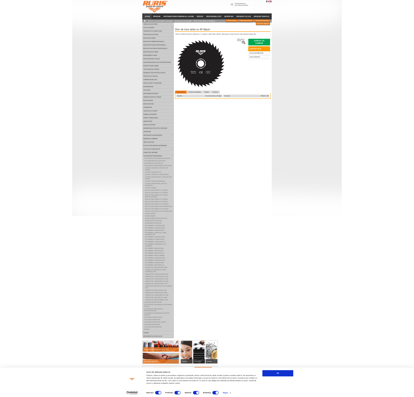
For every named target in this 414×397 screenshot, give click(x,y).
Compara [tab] (215, 92)
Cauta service (254, 57)
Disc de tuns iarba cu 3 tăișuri (156, 192)
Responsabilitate (213, 16)
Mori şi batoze (148, 104)
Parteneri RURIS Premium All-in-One (156, 349)
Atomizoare (147, 107)
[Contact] (186, 353)
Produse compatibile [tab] (195, 92)
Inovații (209, 361)
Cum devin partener (241, 5)
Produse (156, 16)
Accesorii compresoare (153, 317)
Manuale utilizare (263, 24)
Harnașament (150, 216)
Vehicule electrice (150, 24)
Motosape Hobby (149, 38)
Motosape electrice (150, 34)
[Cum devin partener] (161, 358)
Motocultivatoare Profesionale (155, 48)
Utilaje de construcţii (151, 149)
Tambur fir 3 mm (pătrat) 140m (156, 290)
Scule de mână (148, 27)
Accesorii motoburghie (153, 327)
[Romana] (267, 1)
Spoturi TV (198, 361)
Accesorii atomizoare (152, 319)
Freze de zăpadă (149, 125)
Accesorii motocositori (153, 302)
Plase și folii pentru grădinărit (155, 145)
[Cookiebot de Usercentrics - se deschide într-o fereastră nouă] (132, 392)
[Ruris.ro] (144, 21)
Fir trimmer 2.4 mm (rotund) (155, 237)
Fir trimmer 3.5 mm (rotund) (155, 258)
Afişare (225, 393)
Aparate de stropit (150, 111)
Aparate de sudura (150, 76)
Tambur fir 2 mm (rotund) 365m (156, 267)
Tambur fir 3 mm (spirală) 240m (156, 292)
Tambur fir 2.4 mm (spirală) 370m (156, 279)
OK (278, 373)
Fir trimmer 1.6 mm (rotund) (155, 228)
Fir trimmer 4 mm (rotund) (154, 262)
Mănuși (146, 329)
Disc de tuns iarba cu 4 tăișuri (156, 199)
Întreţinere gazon (150, 55)
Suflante (146, 90)
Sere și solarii (148, 142)
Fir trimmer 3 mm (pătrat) (154, 250)
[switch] (177, 392)
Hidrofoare (147, 121)
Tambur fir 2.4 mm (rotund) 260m (156, 274)
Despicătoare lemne (151, 66)
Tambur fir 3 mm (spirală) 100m (156, 297)
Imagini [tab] (207, 92)
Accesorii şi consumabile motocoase (158, 165)
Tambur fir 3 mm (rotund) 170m (156, 283)
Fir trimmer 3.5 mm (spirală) (155, 260)
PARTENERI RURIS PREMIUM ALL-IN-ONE (178, 16)
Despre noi (228, 16)
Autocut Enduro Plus (153, 172)
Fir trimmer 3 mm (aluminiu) (155, 255)
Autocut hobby (151, 188)
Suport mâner (150, 213)
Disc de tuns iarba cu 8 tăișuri (156, 201)
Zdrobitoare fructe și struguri (155, 128)
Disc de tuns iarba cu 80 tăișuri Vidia (158, 211)
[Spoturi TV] (199, 353)
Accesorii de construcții (153, 163)
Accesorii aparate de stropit (155, 322)
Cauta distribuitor (256, 53)
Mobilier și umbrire (150, 138)
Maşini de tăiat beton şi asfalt (154, 73)
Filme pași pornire (246, 20)
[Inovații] (211, 353)
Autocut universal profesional (157, 174)
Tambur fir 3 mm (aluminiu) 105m (156, 300)
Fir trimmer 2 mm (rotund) (154, 230)
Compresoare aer (150, 79)
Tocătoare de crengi (151, 69)
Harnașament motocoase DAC (156, 218)
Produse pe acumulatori (152, 31)
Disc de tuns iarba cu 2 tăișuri (156, 190)
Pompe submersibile (150, 118)
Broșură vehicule (261, 16)
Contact (184, 361)
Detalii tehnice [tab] (181, 92)
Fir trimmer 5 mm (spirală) (154, 265)
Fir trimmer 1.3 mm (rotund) (155, 225)
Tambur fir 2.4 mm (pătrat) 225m (156, 276)
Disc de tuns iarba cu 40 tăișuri (156, 204)
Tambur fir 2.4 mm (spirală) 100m (156, 281)
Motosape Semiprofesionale (153, 41)
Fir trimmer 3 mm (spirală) (154, 253)
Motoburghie (148, 86)
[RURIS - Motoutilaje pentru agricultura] (155, 6)
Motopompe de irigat (150, 93)
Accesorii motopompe (152, 324)
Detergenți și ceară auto (152, 336)
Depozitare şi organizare (152, 135)
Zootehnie (147, 131)
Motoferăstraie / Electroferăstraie (157, 62)
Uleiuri (146, 333)
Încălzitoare (148, 100)
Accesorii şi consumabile (152, 156)
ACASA (147, 16)
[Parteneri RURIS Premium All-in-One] (161, 346)
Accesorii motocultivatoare (154, 161)
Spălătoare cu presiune (152, 83)
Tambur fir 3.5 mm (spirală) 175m (156, 295)
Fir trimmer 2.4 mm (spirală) (155, 242)
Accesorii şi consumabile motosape (157, 158)
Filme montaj (231, 20)
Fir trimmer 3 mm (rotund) (154, 248)
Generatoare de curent (152, 97)
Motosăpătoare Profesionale (154, 45)
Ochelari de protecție (153, 220)
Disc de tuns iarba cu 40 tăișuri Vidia (158, 206)
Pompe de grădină (150, 114)
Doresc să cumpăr (259, 42)
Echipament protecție (153, 223)
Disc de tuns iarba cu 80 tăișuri (156, 209)
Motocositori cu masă (151, 59)
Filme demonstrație (262, 20)
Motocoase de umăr (150, 52)
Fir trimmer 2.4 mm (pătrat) (155, 239)
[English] (270, 1)
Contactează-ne (240, 3)
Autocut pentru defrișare (155, 181)
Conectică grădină (150, 152)
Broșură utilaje (243, 16)
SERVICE (200, 16)
